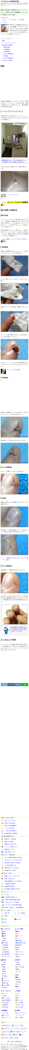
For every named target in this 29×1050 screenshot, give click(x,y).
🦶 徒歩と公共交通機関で (9, 825)
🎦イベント (5, 993)
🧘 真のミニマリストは (8, 820)
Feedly (5, 922)
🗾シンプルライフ (6, 929)
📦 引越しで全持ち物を (8, 823)
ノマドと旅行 (13, 19)
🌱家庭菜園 (4, 1010)
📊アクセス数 (19, 1007)
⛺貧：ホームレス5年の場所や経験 (12, 905)
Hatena (18, 684)
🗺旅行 (17, 949)
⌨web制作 (18, 991)
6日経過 (6, 56)
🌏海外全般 (18, 940)
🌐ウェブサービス (20, 1013)
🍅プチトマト (5, 1015)
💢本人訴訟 (5, 1007)
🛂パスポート (5, 980)
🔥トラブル (24, 1028)
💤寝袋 (4, 967)
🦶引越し (4, 995)
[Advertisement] (14, 84)
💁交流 (17, 947)
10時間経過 (7, 49)
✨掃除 (4, 938)
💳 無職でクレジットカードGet (11, 876)
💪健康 (4, 940)
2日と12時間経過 (8, 53)
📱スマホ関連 (5, 985)
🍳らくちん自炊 (19, 967)
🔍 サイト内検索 (20, 913)
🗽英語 (17, 956)
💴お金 (16, 975)
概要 (3, 40)
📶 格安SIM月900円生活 (10, 867)
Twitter (4, 684)
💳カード (18, 984)
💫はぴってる (5, 1031)
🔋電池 (4, 971)
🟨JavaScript (4, 1037)
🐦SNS (17, 995)
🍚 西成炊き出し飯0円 (9, 844)
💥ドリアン (18, 971)
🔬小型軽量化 (5, 952)
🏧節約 (17, 977)
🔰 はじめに (5, 894)
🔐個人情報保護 (6, 1000)
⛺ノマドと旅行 (19, 929)
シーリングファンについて (9, 43)
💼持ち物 (3, 960)
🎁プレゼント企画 (6, 1034)
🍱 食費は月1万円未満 (9, 839)
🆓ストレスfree (6, 998)
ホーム (4, 19)
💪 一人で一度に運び (8, 828)
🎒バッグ (4, 978)
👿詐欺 (17, 986)
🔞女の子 (13, 1031)
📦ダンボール (5, 1028)
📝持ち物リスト (5, 1025)
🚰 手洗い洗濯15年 (8, 852)
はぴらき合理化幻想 (11, 1)
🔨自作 (21, 1025)
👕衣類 (4, 962)
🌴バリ (17, 938)
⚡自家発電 (5, 947)
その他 (16, 1037)
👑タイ (17, 933)
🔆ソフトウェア (19, 1015)
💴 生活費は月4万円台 (9, 870)
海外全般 (22, 19)
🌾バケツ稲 (5, 1013)
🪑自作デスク (5, 949)
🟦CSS (21, 1034)
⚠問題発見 (5, 1004)
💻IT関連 (17, 1010)
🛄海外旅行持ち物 (20, 942)
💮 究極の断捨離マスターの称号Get (12, 881)
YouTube (19, 919)
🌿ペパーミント (6, 1017)
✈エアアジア (19, 952)
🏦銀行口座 (5, 983)
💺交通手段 (18, 945)
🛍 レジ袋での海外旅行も (9, 830)
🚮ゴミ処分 (5, 942)
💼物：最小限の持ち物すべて (10, 897)
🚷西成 (17, 931)
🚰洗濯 (4, 936)
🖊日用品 (4, 976)
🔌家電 (4, 969)
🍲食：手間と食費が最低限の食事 (11, 899)
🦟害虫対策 (5, 945)
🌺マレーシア (19, 936)
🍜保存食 (18, 964)
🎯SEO (17, 998)
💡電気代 (18, 982)
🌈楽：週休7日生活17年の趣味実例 (12, 907)
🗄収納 (4, 933)
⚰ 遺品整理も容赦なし (8, 886)
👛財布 (4, 964)
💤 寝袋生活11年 (8, 849)
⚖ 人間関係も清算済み (8, 883)
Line (25, 684)
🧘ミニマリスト (6, 956)
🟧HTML (15, 1034)
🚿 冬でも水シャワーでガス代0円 (12, 860)
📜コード (18, 993)
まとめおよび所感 (7, 60)
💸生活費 (18, 979)
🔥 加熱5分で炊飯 (7, 841)
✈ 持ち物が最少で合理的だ (10, 833)
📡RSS (11, 1037)
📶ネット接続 (19, 1017)
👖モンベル (15, 1025)
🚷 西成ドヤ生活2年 (8, 878)
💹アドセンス (19, 1000)
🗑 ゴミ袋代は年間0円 (9, 865)
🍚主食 (17, 962)
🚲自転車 (4, 987)
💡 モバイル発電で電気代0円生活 (12, 857)
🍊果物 (17, 969)
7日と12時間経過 (8, 58)
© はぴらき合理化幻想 (14, 1041)
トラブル (5, 22)
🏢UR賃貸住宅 (6, 954)
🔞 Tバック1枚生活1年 (9, 846)
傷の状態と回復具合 (7, 45)
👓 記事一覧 (5, 913)
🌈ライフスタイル (6, 991)
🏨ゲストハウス (19, 954)
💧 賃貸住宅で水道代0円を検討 (11, 862)
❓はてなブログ (19, 1004)
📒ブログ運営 (19, 1002)
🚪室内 (4, 931)
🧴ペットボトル (14, 1028)
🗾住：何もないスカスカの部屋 (10, 902)
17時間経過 (7, 51)
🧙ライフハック (21, 1031)
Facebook (11, 684)
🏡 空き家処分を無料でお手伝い (11, 889)
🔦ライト (4, 973)
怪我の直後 (7, 47)
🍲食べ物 (17, 960)
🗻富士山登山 (5, 1002)
